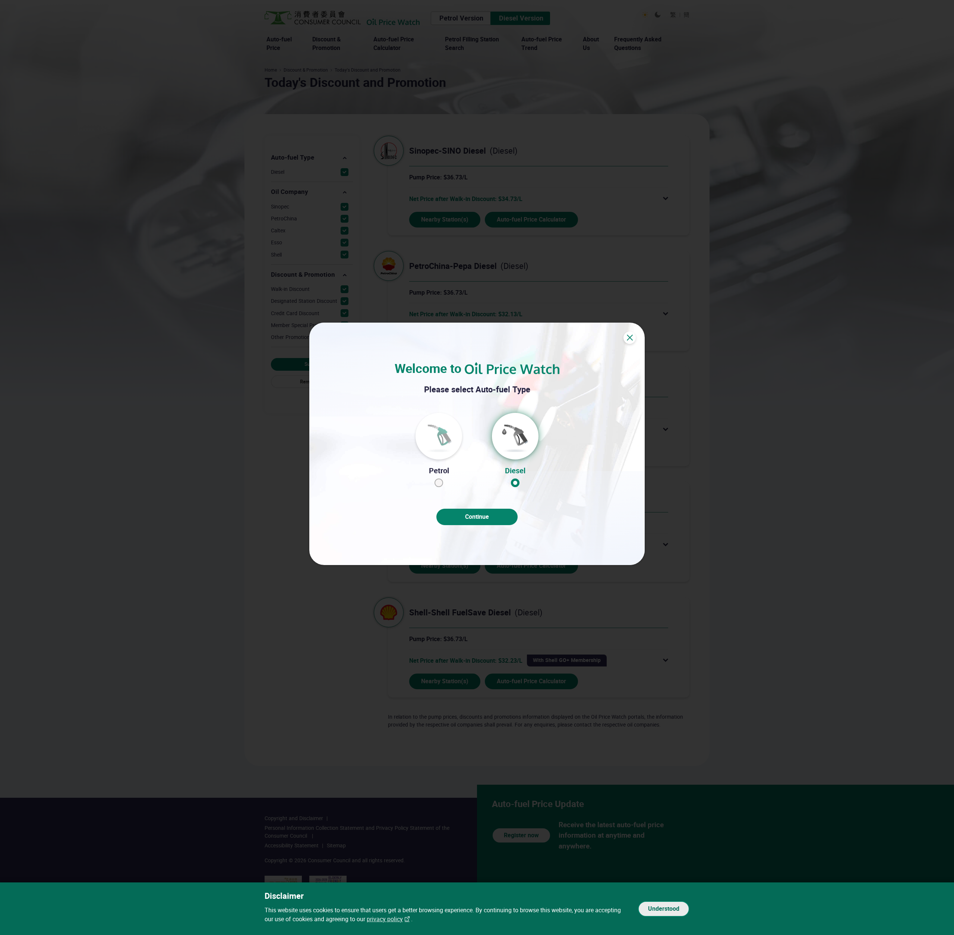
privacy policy (385, 919)
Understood (663, 909)
